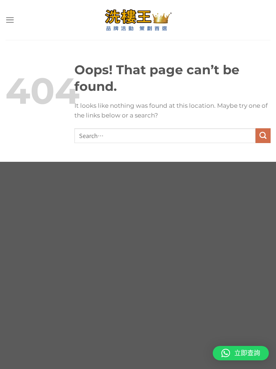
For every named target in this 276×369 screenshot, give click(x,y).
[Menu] (10, 20)
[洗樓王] (138, 20)
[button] (241, 353)
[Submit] (263, 135)
